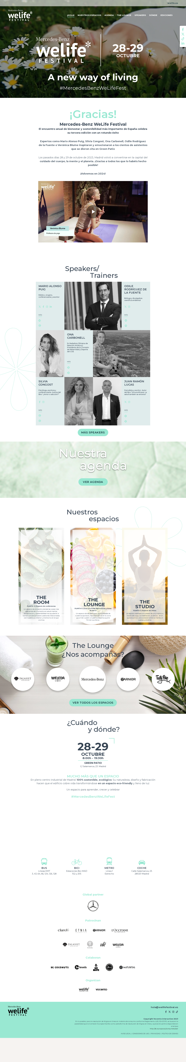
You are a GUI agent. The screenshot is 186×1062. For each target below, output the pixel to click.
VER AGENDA (93, 482)
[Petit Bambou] (128, 679)
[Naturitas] (127, 967)
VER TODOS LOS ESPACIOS (93, 702)
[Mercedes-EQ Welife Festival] (20, 15)
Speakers (140, 15)
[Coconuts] (60, 967)
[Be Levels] (81, 967)
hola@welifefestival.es (164, 1007)
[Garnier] (57, 679)
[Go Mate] (96, 967)
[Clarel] (63, 930)
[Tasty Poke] (92, 679)
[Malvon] (109, 967)
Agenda (109, 15)
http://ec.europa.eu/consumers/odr (164, 1029)
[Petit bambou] (90, 945)
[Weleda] (118, 945)
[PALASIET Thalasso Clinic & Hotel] (71, 945)
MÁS (40, 315)
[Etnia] (163, 679)
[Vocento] (101, 990)
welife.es (172, 3)
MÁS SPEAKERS (93, 432)
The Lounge (124, 15)
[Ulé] (103, 945)
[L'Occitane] (120, 930)
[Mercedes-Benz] (22, 679)
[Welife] (84, 990)
